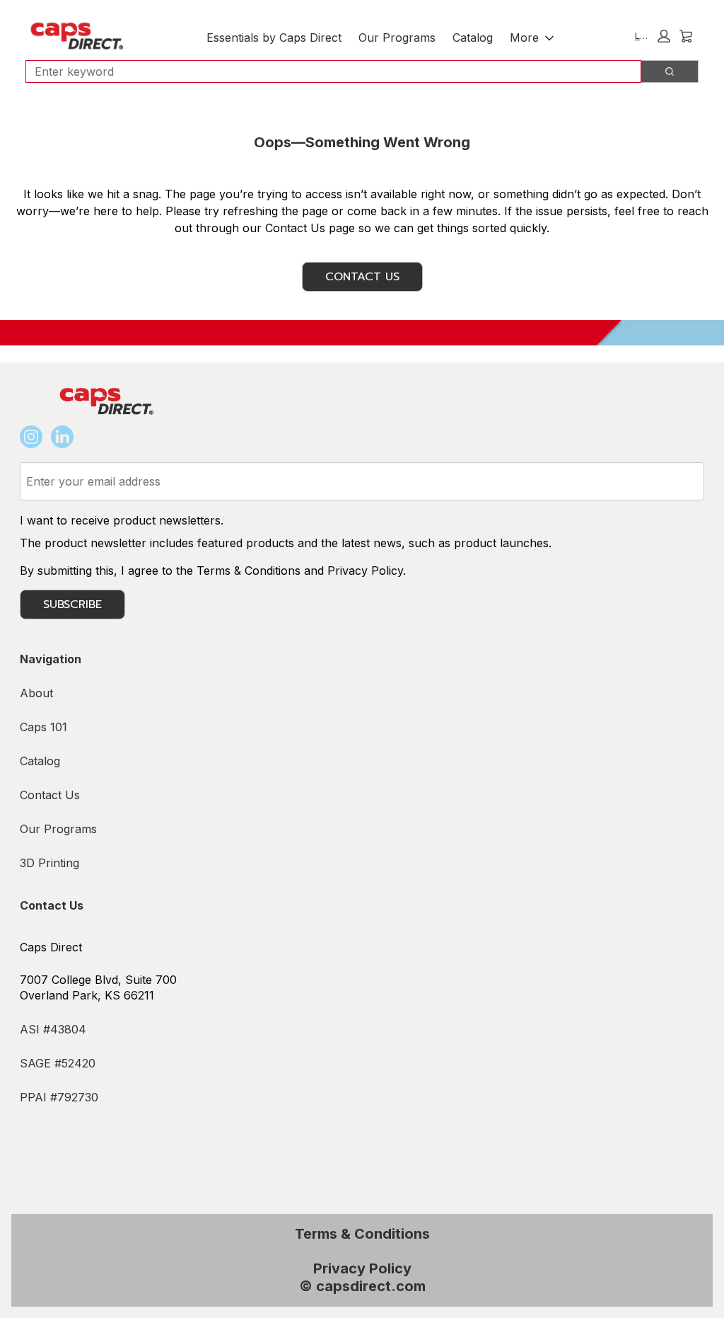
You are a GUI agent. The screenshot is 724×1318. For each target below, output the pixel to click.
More (524, 37)
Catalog (472, 37)
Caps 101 (43, 727)
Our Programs (397, 37)
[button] (652, 36)
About (36, 693)
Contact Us (362, 276)
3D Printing (49, 863)
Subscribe (72, 604)
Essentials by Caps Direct (273, 37)
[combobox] (327, 71)
